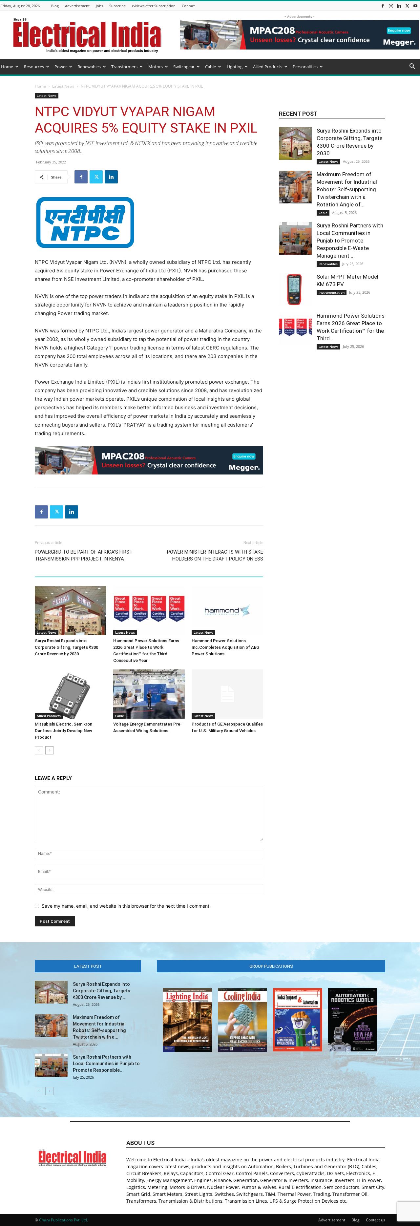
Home (7, 67)
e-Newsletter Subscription (154, 5)
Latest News (63, 86)
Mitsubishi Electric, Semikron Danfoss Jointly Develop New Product (63, 731)
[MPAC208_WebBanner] (149, 460)
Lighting (234, 67)
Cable (210, 67)
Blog (55, 5)
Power (60, 67)
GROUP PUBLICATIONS (271, 966)
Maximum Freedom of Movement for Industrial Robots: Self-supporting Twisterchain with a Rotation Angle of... (347, 189)
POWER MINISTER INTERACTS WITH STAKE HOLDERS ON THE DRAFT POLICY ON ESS (215, 555)
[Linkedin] (399, 5)
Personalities (305, 67)
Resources (34, 67)
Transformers (124, 67)
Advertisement (77, 5)
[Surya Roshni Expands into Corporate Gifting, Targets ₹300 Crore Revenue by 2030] (70, 610)
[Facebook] (382, 5)
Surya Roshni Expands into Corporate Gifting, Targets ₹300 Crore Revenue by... (101, 991)
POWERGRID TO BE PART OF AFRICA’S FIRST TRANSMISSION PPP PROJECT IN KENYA (84, 555)
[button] (412, 67)
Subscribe (117, 5)
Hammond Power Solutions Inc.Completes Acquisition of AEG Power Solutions (225, 647)
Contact (188, 5)
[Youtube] (415, 5)
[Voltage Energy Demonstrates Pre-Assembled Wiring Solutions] (149, 694)
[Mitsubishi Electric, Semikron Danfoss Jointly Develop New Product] (70, 694)
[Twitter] (407, 5)
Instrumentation (332, 292)
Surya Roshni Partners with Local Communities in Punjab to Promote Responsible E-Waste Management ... (350, 240)
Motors (155, 67)
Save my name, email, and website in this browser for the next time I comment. (126, 906)
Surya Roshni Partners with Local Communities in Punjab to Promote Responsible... (106, 1063)
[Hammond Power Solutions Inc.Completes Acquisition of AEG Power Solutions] (227, 610)
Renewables (89, 67)
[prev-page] (39, 750)
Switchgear (184, 67)
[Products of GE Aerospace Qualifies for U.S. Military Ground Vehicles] (227, 694)
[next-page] (49, 750)
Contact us (375, 1220)
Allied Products (267, 67)
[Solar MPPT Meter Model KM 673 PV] (295, 289)
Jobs (99, 5)
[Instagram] (390, 5)
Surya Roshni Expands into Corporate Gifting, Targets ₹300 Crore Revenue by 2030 (66, 647)
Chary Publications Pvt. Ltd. (63, 1220)
